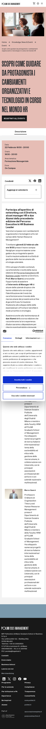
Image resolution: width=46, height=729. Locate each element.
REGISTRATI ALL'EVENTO (14, 118)
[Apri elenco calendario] (36, 190)
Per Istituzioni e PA (9, 691)
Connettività (30, 696)
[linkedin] (39, 181)
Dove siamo (6, 660)
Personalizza (21, 388)
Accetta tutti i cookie (23, 380)
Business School (8, 664)
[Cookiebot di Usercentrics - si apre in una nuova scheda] (32, 331)
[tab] (31, 131)
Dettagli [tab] (18, 338)
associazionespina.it (33, 712)
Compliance (29, 687)
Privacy (28, 682)
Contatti (4, 655)
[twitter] (29, 181)
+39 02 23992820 (16, 644)
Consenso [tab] (7, 338)
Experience (6, 696)
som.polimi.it (30, 700)
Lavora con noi (7, 669)
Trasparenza (30, 691)
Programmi (6, 682)
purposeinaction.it (32, 716)
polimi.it (28, 705)
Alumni (4, 705)
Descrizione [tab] (20, 131)
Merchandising (7, 673)
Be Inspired (6, 700)
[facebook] (34, 181)
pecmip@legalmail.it (13, 651)
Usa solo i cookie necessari (23, 396)
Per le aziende (8, 687)
